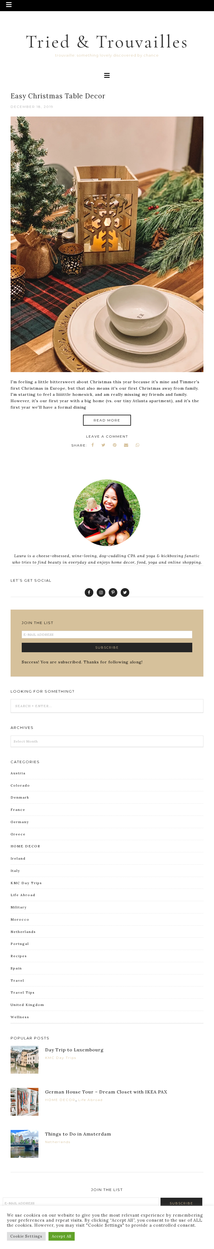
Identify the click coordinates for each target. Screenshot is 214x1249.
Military (19, 907)
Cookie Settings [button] (26, 1236)
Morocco (20, 919)
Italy (15, 871)
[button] (107, 5)
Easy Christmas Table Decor (58, 96)
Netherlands (23, 932)
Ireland (18, 858)
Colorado (20, 785)
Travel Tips (23, 992)
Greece (18, 834)
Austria (18, 773)
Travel (17, 980)
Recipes (19, 956)
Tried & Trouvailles (107, 42)
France (18, 809)
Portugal (20, 944)
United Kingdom (27, 1005)
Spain (16, 968)
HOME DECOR (25, 846)
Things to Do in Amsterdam (78, 1134)
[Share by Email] (126, 445)
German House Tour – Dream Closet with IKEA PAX (106, 1092)
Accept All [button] (61, 1236)
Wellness (20, 1017)
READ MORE (107, 420)
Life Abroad (23, 895)
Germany (20, 822)
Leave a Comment (107, 436)
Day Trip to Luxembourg (74, 1049)
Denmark (20, 797)
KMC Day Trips (26, 883)
